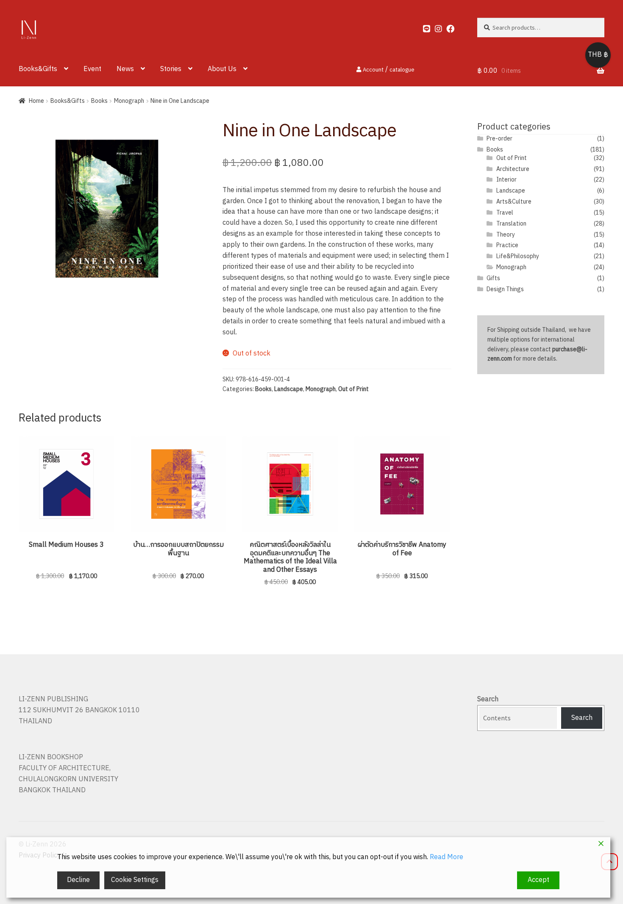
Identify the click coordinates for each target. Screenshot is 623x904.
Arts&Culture (513, 202)
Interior (506, 180)
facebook (446, 27)
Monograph (129, 101)
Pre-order (499, 138)
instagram (434, 27)
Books (99, 101)
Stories (170, 69)
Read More (446, 857)
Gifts (493, 278)
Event (92, 69)
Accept (538, 880)
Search (487, 699)
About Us (222, 69)
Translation (511, 224)
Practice (507, 245)
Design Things (505, 289)
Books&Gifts (38, 69)
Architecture (512, 169)
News (125, 69)
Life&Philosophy (517, 256)
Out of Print (353, 389)
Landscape (288, 389)
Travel (504, 213)
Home (36, 101)
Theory (505, 235)
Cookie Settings (135, 880)
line (423, 27)
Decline (78, 880)
